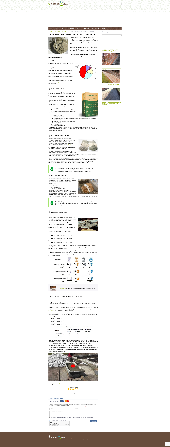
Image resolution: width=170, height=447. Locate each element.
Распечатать (62, 384)
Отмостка (64, 31)
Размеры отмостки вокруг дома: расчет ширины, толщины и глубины (111, 85)
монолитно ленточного (85, 82)
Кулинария (104, 28)
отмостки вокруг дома (56, 82)
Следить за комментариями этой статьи (58, 420)
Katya (54, 384)
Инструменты (95, 28)
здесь (69, 144)
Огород (63, 28)
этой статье (63, 288)
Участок (78, 28)
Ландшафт (86, 28)
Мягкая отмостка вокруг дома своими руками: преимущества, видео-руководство (111, 103)
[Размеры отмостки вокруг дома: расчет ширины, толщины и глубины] (111, 76)
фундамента (51, 310)
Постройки (71, 28)
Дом (51, 28)
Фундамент (57, 31)
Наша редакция (72, 440)
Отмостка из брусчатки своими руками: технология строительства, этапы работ (111, 68)
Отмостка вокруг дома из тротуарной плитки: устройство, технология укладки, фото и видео (110, 50)
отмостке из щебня (85, 286)
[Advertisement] (85, 17)
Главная (51, 31)
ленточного (75, 82)
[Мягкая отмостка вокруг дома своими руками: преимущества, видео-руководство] (111, 94)
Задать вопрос (72, 436)
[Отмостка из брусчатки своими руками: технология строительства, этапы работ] (111, 59)
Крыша (56, 28)
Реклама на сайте (73, 442)
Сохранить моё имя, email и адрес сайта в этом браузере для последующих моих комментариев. (71, 418)
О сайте (71, 438)
